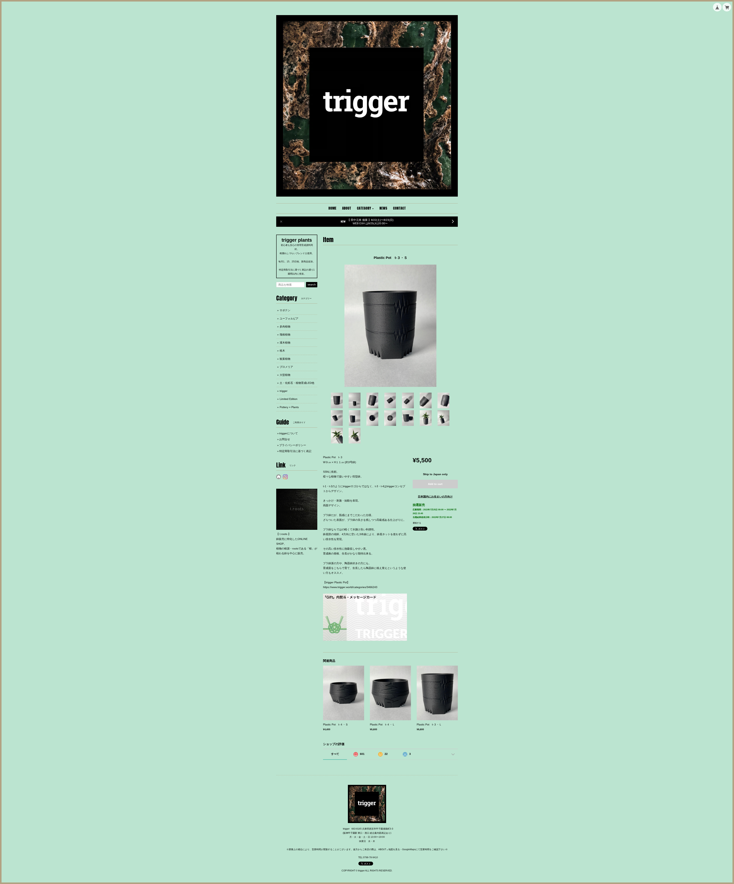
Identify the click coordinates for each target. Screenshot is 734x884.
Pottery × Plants (289, 407)
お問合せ (284, 439)
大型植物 (285, 374)
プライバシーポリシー (292, 445)
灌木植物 (285, 342)
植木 (282, 350)
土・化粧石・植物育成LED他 (297, 382)
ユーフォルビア (289, 318)
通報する (417, 523)
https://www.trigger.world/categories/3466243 (350, 587)
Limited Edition (288, 398)
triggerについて (288, 433)
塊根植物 (285, 334)
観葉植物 (285, 358)
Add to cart (435, 483)
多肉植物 (285, 326)
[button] (365, 208)
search (312, 284)
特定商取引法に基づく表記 (295, 451)
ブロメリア (286, 366)
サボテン (285, 310)
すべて (335, 753)
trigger (283, 390)
